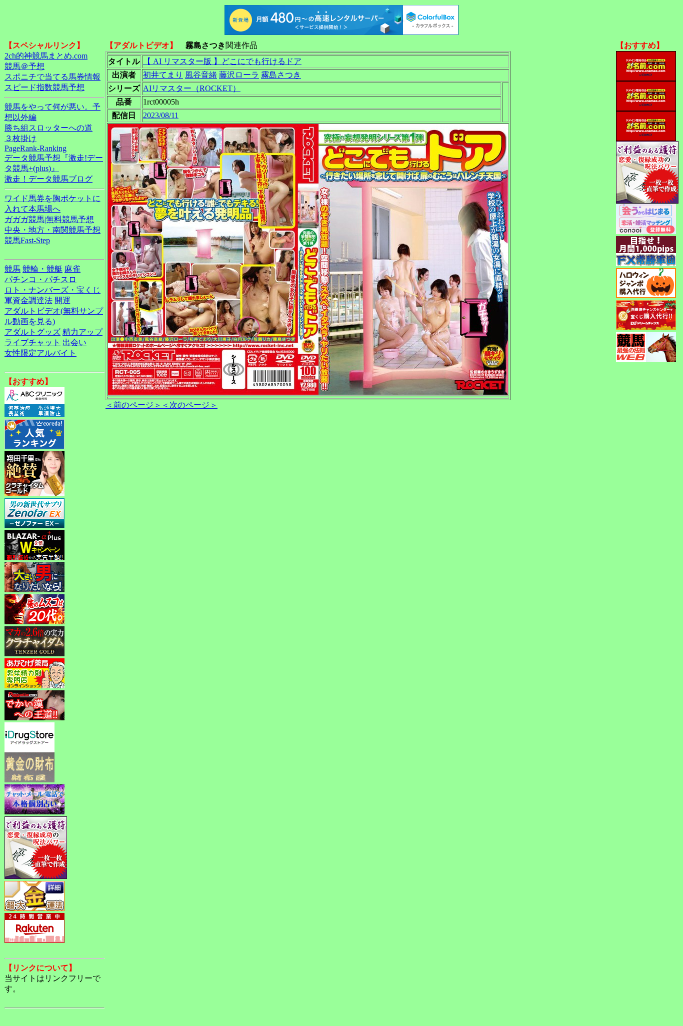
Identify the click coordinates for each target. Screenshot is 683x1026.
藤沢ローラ (239, 75)
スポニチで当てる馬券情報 (52, 77)
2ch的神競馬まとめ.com (46, 56)
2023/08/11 (160, 115)
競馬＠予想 (24, 66)
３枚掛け (20, 138)
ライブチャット (32, 342)
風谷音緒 (201, 75)
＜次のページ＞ (190, 405)
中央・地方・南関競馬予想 (52, 230)
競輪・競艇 (42, 269)
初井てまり (163, 75)
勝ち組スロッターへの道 (48, 128)
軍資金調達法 (28, 300)
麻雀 (72, 269)
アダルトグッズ (32, 332)
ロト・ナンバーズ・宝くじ (52, 290)
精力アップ (82, 332)
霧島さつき (281, 75)
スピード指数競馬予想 (44, 87)
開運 (62, 300)
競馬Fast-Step (27, 240)
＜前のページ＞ (134, 405)
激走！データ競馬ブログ (48, 179)
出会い (74, 342)
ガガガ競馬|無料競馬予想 (49, 219)
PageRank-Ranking (35, 148)
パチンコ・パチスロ (40, 279)
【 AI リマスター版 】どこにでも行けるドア (222, 61)
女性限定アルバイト (40, 353)
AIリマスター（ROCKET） (191, 88)
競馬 (12, 269)
